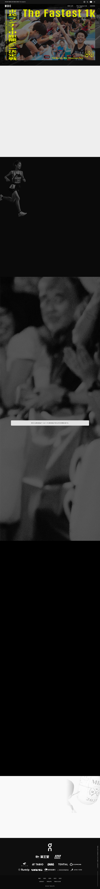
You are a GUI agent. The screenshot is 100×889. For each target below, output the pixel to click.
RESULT (20, 368)
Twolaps (49, 881)
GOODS (92, 6)
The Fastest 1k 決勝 (50, 523)
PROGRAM (20, 363)
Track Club (57, 881)
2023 (55, 878)
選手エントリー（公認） (50, 513)
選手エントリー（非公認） (50, 518)
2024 (50, 878)
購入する (50, 829)
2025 (44, 878)
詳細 (19, 454)
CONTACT (41, 881)
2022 (60, 878)
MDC (39, 878)
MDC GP (70, 6)
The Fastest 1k (81, 6)
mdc (8, 6)
